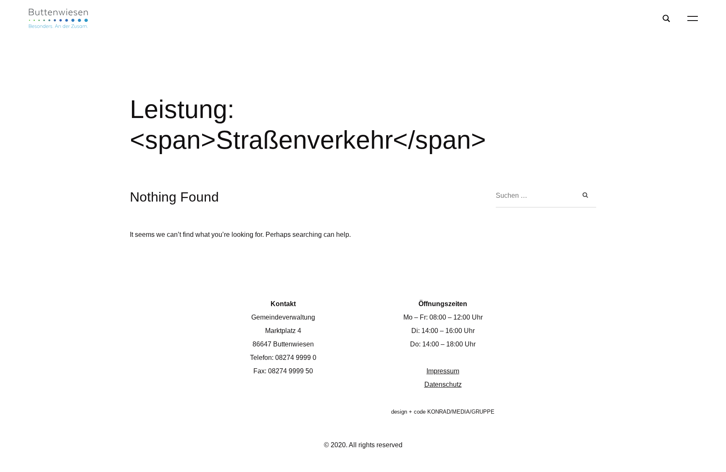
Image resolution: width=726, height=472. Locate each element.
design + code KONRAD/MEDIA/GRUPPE (443, 412)
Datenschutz (443, 384)
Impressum (442, 371)
